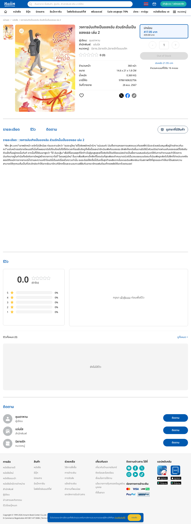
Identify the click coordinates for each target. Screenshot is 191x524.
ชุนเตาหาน (94, 40)
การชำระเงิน (70, 473)
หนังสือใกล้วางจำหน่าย (14, 484)
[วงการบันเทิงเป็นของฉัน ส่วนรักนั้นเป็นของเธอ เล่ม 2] (121, 95)
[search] (30, 4)
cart (154, 4)
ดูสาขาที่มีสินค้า (175, 129)
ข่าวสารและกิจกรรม (12, 500)
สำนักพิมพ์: (85, 44)
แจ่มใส (96, 44)
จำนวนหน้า (85, 66)
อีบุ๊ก (28, 12)
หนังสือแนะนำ (9, 478)
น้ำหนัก (83, 75)
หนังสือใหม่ (8, 473)
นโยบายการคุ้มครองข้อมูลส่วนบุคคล (110, 485)
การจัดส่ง (69, 478)
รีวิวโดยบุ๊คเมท (10, 505)
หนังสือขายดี (9, 467)
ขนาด (82, 71)
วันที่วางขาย (85, 85)
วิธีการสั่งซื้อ (70, 467)
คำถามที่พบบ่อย (72, 489)
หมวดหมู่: (84, 49)
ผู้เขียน (6, 494)
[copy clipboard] (134, 95)
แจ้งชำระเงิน (71, 483)
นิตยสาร (40, 12)
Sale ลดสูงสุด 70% (117, 12)
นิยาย (94, 48)
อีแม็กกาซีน (56, 12)
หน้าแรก (6, 20)
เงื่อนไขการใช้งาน (104, 478)
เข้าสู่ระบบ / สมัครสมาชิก (173, 3)
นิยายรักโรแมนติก (117, 48)
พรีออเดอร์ (96, 12)
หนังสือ (17, 12)
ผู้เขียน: (83, 40)
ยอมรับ (134, 517)
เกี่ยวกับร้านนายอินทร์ (106, 467)
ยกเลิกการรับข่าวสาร (75, 494)
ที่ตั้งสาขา (100, 492)
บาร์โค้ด (83, 80)
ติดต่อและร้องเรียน (105, 473)
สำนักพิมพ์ (8, 489)
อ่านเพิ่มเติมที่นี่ (120, 517)
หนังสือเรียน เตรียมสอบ (166, 12)
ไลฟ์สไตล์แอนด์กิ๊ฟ (76, 12)
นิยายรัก (102, 48)
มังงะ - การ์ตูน (140, 12)
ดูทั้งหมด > (182, 337)
